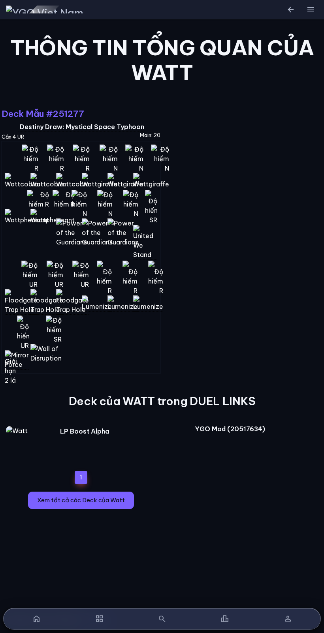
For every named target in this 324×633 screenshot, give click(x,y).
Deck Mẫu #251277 (43, 113)
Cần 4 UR (13, 136)
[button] (310, 9)
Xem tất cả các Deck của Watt (81, 500)
